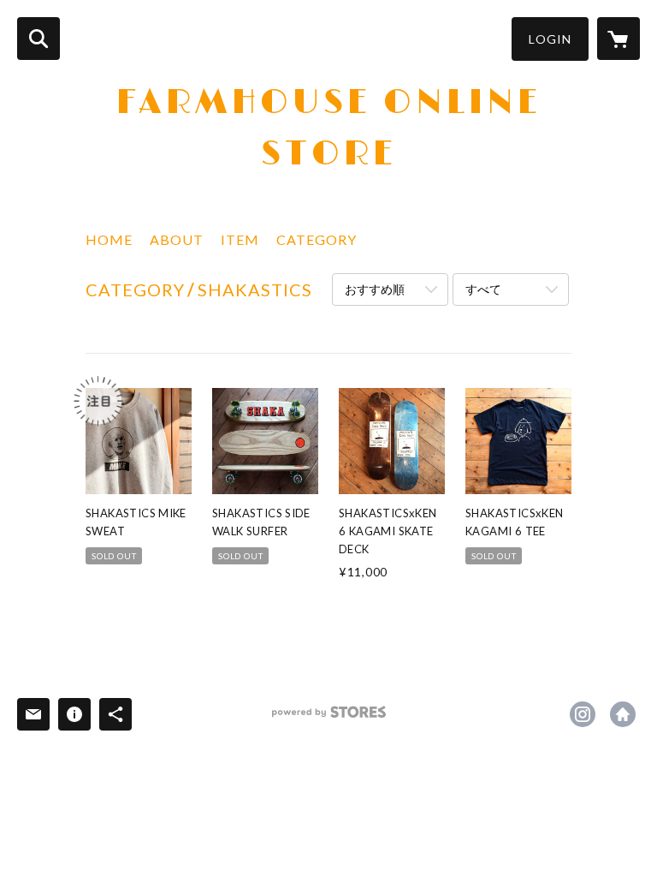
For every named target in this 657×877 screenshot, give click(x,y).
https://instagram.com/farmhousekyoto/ (582, 714)
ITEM (240, 239)
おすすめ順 (375, 289)
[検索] (38, 38)
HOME (109, 239)
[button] (550, 39)
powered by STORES (329, 718)
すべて (483, 289)
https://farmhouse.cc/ (623, 714)
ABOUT (177, 239)
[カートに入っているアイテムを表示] (618, 38)
